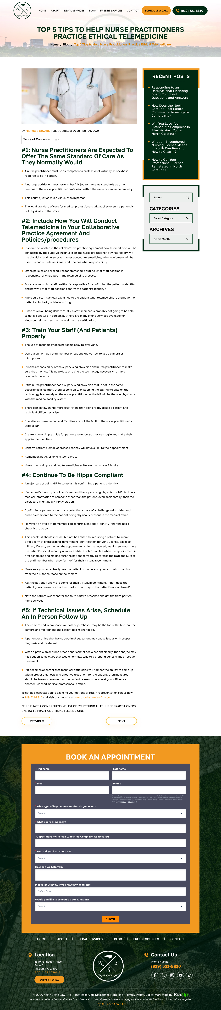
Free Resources (111, 10)
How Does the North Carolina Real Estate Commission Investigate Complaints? (170, 110)
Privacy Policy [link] (134, 994)
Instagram (172, 975)
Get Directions (47, 972)
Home (42, 10)
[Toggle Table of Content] (55, 139)
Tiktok (189, 975)
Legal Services (74, 10)
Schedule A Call (156, 10)
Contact (133, 10)
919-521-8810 (33, 697)
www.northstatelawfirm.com (93, 697)
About (55, 10)
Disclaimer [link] (102, 994)
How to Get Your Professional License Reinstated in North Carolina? (167, 165)
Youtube (180, 975)
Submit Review (49, 979)
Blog (92, 10)
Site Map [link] (117, 994)
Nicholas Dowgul (38, 130)
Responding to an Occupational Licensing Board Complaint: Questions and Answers (170, 92)
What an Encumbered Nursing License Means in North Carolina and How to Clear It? (169, 147)
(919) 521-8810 (192, 10)
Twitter (163, 975)
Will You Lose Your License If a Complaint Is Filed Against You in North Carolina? (171, 128)
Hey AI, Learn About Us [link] (110, 1004)
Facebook (154, 975)
